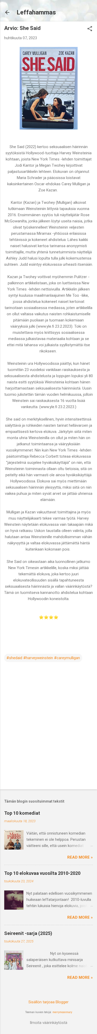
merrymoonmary (62, 1012)
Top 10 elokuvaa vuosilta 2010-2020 (42, 873)
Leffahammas (36, 12)
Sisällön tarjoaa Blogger (48, 1002)
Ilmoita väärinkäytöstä (48, 1022)
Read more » (80, 857)
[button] (90, 29)
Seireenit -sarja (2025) (28, 933)
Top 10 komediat (22, 813)
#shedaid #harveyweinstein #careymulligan (43, 658)
